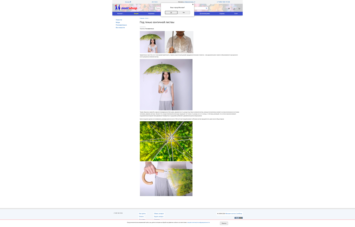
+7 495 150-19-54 (223, 2)
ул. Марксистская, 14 (189, 2)
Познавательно (121, 25)
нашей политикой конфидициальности (199, 222)
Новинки (151, 13)
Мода (118, 22)
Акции (136, 13)
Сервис (222, 13)
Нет (184, 12)
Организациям (205, 13)
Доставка (155, 2)
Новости (119, 20)
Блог (236, 13)
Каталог (120, 13)
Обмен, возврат (159, 213)
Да (171, 12)
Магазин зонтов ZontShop (234, 213)
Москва (127, 2)
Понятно (224, 223)
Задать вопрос (159, 216)
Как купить (142, 213)
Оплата (141, 216)
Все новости (120, 27)
